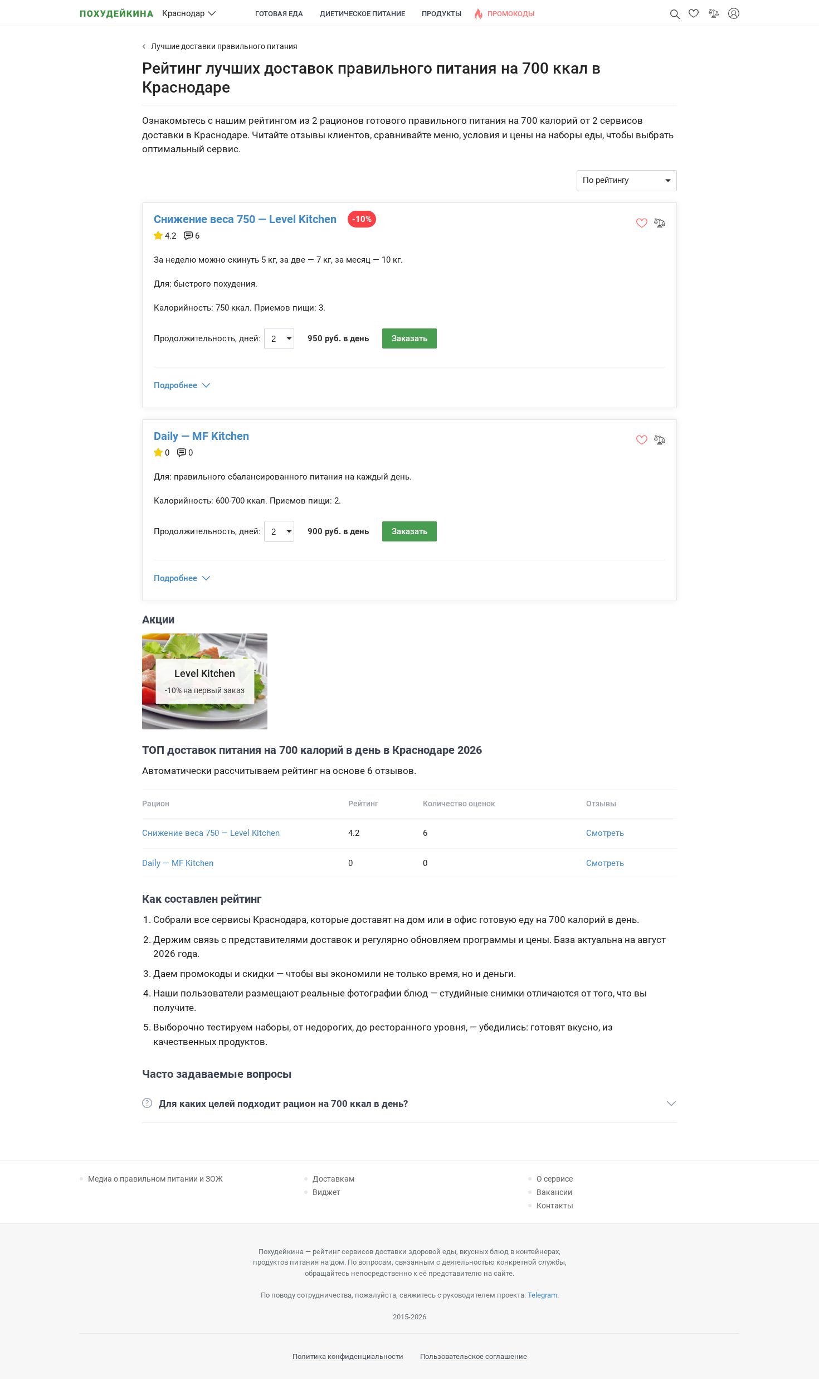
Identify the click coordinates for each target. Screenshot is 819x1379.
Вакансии (554, 1192)
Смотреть (605, 833)
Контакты (555, 1205)
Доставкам (333, 1178)
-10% (362, 219)
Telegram (542, 1295)
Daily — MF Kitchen (201, 436)
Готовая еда (279, 13)
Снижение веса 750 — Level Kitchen (245, 219)
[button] (693, 13)
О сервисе (555, 1178)
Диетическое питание (362, 13)
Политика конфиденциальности (347, 1356)
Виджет (326, 1192)
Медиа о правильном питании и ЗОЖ (155, 1178)
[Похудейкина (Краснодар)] (116, 10)
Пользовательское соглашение (473, 1356)
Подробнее (175, 385)
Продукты (441, 13)
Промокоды (511, 13)
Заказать (409, 338)
